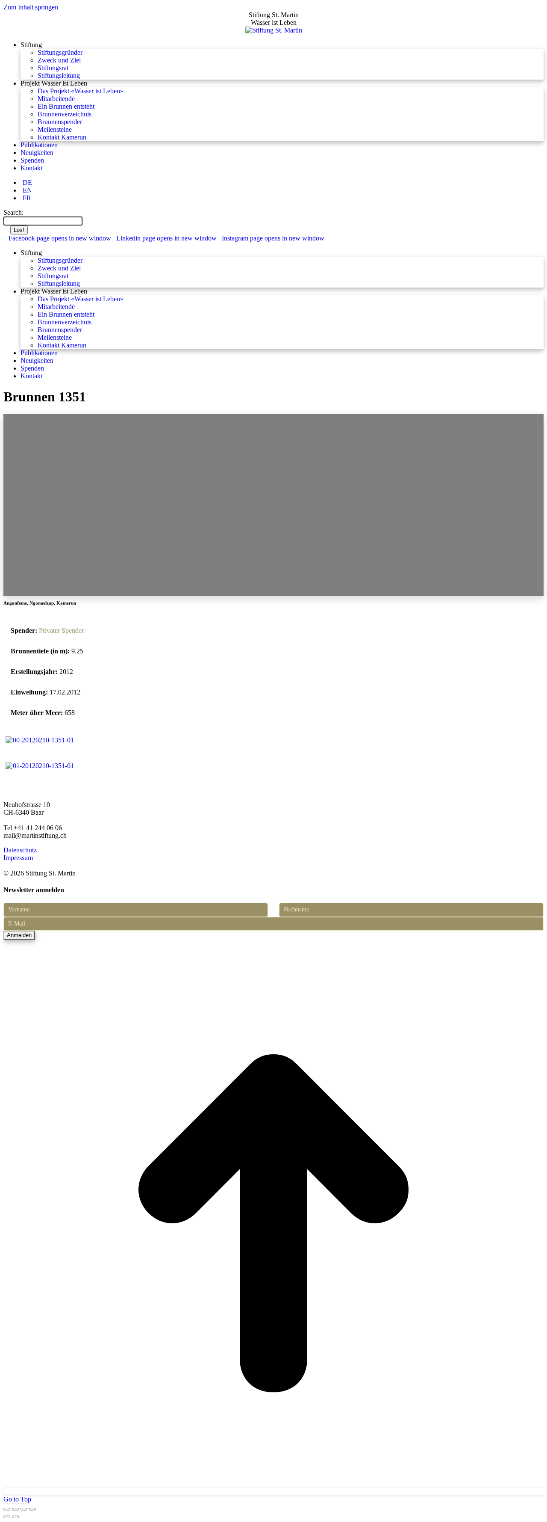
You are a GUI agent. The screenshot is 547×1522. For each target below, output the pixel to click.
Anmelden (19, 935)
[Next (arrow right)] (15, 1517)
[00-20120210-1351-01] (40, 740)
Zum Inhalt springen (30, 7)
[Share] (15, 1509)
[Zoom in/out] (32, 1509)
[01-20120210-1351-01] (40, 765)
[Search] (86, 220)
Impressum (18, 857)
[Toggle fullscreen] (24, 1509)
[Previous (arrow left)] (6, 1517)
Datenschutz (20, 850)
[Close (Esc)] (6, 1509)
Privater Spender (61, 630)
